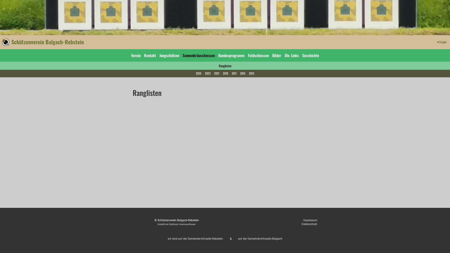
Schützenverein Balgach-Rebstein (47, 42)
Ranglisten (225, 65)
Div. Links (292, 55)
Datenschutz (309, 224)
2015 (242, 73)
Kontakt (150, 55)
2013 (251, 73)
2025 (198, 73)
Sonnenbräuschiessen (199, 55)
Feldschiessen (258, 55)
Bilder (276, 55)
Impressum (310, 220)
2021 (216, 73)
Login (443, 42)
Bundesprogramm (231, 55)
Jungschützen (169, 55)
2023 (208, 73)
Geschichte (310, 55)
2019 (225, 73)
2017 (234, 73)
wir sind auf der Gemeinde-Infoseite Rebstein (195, 238)
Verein (136, 55)
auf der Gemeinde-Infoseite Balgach (260, 238)
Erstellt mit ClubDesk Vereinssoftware (176, 224)
